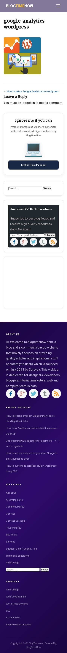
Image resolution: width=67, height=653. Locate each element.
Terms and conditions (17, 555)
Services (10, 541)
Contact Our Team (15, 520)
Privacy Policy (13, 527)
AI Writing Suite (14, 499)
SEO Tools (11, 534)
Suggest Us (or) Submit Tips (21, 548)
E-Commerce (13, 617)
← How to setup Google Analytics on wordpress (31, 91)
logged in (28, 103)
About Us (11, 492)
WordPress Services (17, 603)
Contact (10, 513)
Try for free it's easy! (33, 164)
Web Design (12, 562)
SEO (8, 610)
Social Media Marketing (18, 624)
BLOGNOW (19, 6)
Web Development (16, 596)
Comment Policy (15, 506)
